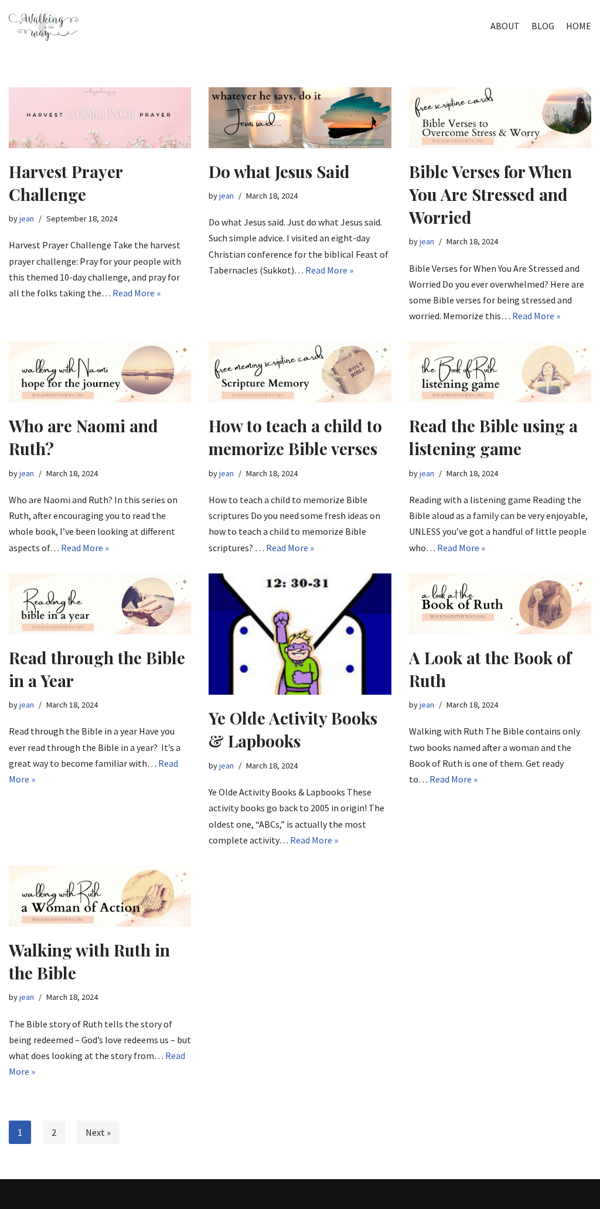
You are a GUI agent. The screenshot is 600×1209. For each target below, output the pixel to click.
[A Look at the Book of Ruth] (500, 603)
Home (578, 26)
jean (26, 218)
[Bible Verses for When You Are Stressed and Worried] (500, 117)
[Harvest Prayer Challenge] (100, 117)
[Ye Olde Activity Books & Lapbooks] (300, 634)
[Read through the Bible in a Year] (100, 603)
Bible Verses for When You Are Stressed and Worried (490, 194)
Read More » (136, 293)
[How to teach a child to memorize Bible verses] (300, 371)
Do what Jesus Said (279, 171)
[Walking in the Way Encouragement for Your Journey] (44, 26)
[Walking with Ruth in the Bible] (100, 896)
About (505, 26)
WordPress (105, 1194)
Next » (98, 1132)
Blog (542, 26)
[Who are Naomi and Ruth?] (100, 371)
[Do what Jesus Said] (300, 117)
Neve (19, 1194)
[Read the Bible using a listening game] (500, 371)
